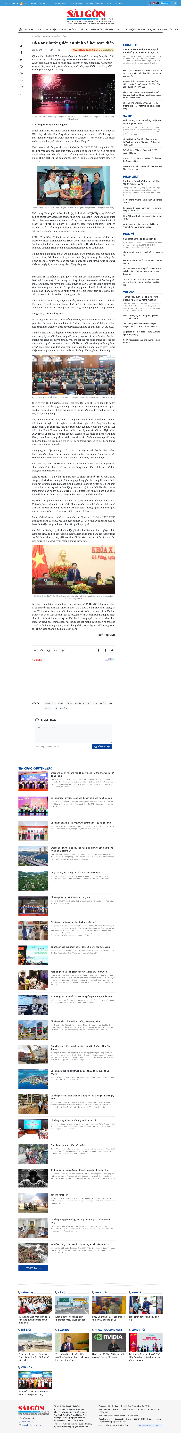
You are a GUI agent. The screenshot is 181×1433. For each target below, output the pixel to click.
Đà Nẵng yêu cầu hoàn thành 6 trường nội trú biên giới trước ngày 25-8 (82, 1097)
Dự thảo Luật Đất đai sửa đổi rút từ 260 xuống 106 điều (140, 151)
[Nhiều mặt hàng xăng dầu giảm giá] (146, 1305)
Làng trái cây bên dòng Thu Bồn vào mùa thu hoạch (75, 872)
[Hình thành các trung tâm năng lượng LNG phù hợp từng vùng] (33, 955)
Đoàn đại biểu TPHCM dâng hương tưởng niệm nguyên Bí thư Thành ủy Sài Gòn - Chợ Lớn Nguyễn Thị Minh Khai (141, 84)
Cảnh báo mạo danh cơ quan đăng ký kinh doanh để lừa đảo (79, 1170)
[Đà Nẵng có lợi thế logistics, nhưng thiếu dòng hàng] (33, 1030)
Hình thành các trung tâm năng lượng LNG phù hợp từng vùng (80, 947)
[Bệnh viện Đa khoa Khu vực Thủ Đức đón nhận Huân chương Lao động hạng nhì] (146, 1342)
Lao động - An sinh (136, 29)
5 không (103, 703)
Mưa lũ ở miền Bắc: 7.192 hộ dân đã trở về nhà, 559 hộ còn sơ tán (142, 167)
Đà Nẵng (69, 703)
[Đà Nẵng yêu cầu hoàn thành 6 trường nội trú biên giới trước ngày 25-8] (33, 1104)
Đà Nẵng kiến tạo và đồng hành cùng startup (72, 897)
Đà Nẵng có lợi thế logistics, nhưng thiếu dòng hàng (75, 1021)
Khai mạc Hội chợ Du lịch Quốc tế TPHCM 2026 (143, 252)
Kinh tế (62, 29)
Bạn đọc (119, 29)
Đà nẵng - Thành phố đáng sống (49, 36)
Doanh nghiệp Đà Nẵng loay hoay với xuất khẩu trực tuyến (78, 971)
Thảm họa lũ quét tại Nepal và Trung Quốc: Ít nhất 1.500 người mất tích (140, 298)
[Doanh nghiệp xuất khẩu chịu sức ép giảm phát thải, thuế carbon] (33, 1005)
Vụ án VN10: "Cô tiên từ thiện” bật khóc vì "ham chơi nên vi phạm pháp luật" (140, 225)
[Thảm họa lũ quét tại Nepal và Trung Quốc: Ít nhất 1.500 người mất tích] (35, 1342)
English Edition (60, 3)
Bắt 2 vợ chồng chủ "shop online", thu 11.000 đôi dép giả (141, 182)
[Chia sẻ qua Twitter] (21, 59)
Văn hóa (109, 29)
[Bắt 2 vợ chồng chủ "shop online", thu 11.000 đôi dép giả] (109, 1305)
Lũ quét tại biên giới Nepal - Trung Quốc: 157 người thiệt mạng (142, 333)
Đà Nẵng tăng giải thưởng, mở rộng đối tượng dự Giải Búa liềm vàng (80, 1221)
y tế (55, 708)
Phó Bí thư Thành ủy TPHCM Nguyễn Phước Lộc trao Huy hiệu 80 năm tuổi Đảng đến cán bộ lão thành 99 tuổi (142, 95)
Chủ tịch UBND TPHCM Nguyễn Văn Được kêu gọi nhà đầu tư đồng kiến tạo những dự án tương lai (142, 271)
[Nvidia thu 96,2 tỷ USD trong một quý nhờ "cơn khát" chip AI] (109, 1342)
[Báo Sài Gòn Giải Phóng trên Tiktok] (157, 3)
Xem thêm (31, 1268)
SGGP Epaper (120, 3)
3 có (95, 703)
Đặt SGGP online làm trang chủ (150, 1425)
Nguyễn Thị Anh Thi (82, 703)
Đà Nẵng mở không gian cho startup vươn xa (72, 922)
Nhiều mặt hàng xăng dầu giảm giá (139, 239)
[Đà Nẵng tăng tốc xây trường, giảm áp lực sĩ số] (33, 1129)
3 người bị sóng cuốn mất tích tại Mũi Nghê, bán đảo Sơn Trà (79, 1244)
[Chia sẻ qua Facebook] (21, 52)
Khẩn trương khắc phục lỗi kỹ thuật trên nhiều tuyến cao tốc (142, 122)
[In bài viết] (21, 73)
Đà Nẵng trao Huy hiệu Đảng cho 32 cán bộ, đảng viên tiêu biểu (81, 798)
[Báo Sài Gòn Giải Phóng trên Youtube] (153, 3)
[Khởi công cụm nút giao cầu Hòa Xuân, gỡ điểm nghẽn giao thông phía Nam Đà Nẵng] (33, 856)
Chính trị (29, 29)
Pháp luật (51, 29)
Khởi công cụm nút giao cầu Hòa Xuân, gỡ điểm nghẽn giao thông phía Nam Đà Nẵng (81, 849)
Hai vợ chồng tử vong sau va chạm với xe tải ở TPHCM (142, 201)
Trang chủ (20, 29)
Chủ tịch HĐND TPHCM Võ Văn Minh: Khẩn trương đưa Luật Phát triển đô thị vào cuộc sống (141, 106)
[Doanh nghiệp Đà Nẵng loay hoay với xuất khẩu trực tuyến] (33, 980)
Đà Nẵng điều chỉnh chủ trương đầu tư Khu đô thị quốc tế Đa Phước (79, 1072)
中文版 (109, 3)
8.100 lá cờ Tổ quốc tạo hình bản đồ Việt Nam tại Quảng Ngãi (142, 159)
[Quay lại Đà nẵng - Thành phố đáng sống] (21, 94)
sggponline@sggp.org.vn (31, 1425)
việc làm (63, 708)
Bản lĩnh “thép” (58, 1195)
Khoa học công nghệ (169, 29)
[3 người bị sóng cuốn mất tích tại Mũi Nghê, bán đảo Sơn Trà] (33, 1253)
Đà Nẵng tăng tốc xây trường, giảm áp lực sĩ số (73, 1120)
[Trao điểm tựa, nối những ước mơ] (33, 1154)
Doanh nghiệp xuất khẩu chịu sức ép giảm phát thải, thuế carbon (81, 996)
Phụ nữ (152, 29)
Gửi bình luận (104, 746)
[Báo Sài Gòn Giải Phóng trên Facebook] (149, 3)
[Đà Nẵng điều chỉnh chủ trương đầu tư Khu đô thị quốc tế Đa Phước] (33, 1079)
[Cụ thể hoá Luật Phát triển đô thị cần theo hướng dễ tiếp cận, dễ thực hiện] (35, 1305)
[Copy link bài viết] (21, 80)
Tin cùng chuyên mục (35, 768)
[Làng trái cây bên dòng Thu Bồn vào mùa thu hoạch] (33, 881)
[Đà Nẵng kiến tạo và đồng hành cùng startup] (33, 906)
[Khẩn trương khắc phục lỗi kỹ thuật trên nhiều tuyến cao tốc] (72, 1305)
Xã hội (40, 29)
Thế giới (73, 29)
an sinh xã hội (50, 703)
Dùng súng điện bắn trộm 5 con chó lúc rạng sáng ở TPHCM (142, 209)
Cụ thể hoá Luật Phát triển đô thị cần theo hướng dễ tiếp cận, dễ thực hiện (141, 51)
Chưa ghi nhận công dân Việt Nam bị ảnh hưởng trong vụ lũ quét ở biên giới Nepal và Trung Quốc (141, 142)
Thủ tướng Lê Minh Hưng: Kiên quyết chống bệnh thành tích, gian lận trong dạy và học (72, 1357)
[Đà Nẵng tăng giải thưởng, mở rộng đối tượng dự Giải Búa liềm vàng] (33, 1228)
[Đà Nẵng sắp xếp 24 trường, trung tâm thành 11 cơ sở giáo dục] (33, 831)
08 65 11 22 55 (27, 1422)
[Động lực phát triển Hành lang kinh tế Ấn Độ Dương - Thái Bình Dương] (33, 1054)
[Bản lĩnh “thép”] (33, 1203)
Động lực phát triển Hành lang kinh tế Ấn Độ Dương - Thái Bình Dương (80, 1047)
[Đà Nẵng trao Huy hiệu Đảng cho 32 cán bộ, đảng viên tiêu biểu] (33, 806)
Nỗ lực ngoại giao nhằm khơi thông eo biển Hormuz (141, 341)
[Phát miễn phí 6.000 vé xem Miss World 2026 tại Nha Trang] (35, 1380)
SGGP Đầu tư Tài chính (94, 3)
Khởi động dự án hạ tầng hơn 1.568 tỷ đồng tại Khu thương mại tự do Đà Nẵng (82, 774)
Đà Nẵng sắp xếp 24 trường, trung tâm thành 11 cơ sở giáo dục (80, 822)
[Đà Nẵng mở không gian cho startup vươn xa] (33, 930)
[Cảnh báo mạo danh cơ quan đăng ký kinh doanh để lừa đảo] (33, 1178)
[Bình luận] (21, 87)
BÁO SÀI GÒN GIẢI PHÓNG (90, 16)
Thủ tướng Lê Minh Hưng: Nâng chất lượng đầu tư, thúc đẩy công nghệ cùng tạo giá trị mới (141, 282)
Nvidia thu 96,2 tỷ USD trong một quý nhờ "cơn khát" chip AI (140, 317)
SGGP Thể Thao (76, 3)
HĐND (60, 703)
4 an (110, 703)
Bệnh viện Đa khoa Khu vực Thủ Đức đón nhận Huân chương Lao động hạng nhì (145, 1357)
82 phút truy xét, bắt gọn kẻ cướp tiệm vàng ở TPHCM (142, 217)
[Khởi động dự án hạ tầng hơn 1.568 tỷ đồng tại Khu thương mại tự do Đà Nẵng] (33, 781)
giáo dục (48, 708)
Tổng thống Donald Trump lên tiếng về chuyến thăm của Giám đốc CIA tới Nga (140, 325)
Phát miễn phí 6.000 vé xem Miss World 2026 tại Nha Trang (34, 1393)
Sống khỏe (96, 29)
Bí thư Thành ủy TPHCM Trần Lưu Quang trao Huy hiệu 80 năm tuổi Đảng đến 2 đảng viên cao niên (142, 73)
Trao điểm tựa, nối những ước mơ (66, 1145)
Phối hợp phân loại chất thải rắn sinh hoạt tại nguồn (142, 261)
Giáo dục (84, 29)
